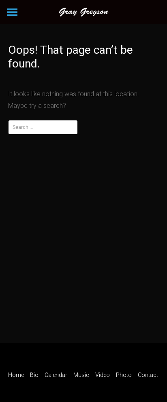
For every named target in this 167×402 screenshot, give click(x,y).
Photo (124, 375)
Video (102, 375)
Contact (148, 375)
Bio (34, 375)
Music (81, 375)
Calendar (56, 375)
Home (16, 375)
